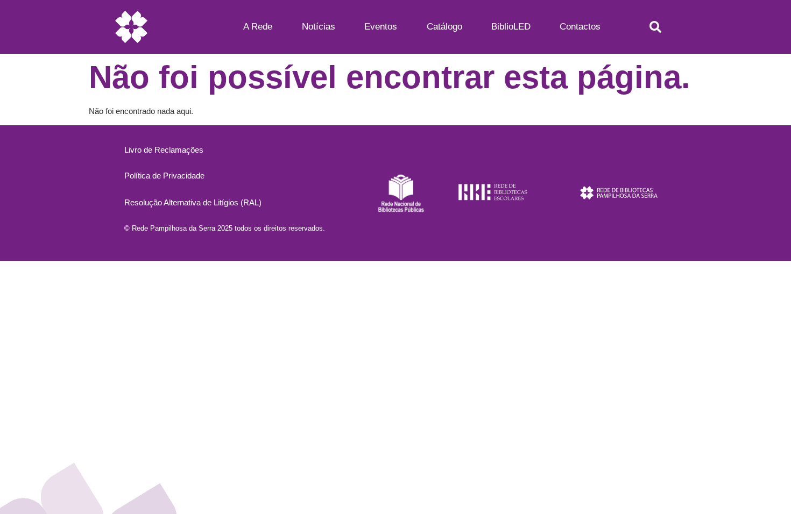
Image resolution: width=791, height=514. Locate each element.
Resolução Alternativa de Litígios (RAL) (193, 202)
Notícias (318, 27)
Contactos (580, 27)
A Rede (257, 27)
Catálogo (444, 27)
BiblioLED (511, 27)
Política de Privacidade (164, 175)
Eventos (380, 27)
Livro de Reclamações (163, 149)
